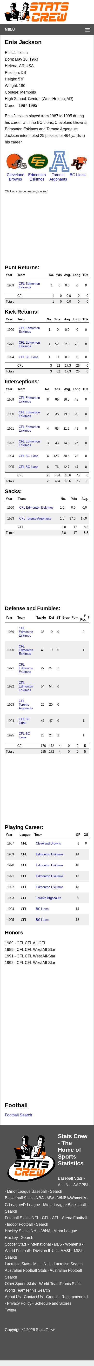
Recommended (74, 1297)
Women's (73, 1244)
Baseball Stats (70, 1178)
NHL (34, 1231)
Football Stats (16, 1218)
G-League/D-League (22, 1205)
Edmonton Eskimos (37, 177)
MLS (58, 1244)
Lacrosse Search (68, 1264)
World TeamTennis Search (27, 1290)
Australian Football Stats (26, 1270)
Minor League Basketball (64, 1205)
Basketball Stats (19, 1198)
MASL (65, 1251)
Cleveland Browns (15, 177)
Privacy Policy (19, 1303)
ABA (50, 1198)
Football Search (18, 1115)
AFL (55, 1218)
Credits (52, 1297)
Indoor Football (20, 1224)
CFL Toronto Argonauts (35, 518)
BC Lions (78, 175)
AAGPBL (81, 1185)
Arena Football (74, 1218)
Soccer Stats (16, 1244)
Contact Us (33, 1297)
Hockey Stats (16, 1231)
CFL (45, 1218)
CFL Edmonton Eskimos (29, 285)
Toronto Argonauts (58, 177)
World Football (17, 1251)
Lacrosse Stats (17, 1264)
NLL (47, 1264)
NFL (35, 1218)
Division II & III (45, 1251)
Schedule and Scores (52, 1303)
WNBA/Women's (71, 1198)
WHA (45, 1231)
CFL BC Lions (28, 357)
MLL (36, 1264)
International (40, 1244)
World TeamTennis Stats (60, 1284)
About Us (13, 1297)
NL (68, 1185)
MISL (78, 1251)
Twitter (10, 1310)
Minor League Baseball (27, 1191)
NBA (40, 1198)
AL (60, 1185)
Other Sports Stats (20, 1284)
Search (56, 1191)
